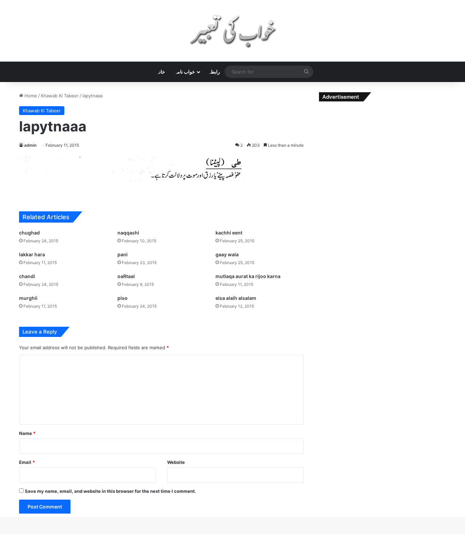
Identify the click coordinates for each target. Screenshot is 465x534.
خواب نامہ (185, 72)
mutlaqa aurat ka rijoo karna (247, 276)
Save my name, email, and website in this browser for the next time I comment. (110, 491)
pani (122, 254)
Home (30, 95)
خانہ (161, 72)
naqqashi (128, 233)
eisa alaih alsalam (235, 298)
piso (122, 298)
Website (176, 462)
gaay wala (227, 254)
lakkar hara (32, 254)
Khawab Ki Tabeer (60, 95)
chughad (29, 233)
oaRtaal (126, 276)
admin (30, 145)
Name (27, 433)
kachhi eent (228, 233)
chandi (27, 276)
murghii (28, 298)
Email (27, 462)
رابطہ (214, 72)
